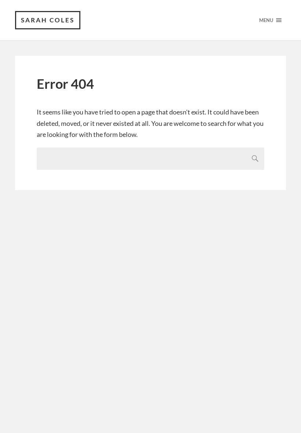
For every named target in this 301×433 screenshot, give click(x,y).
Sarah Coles (48, 20)
